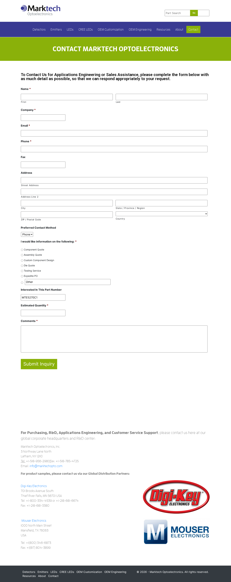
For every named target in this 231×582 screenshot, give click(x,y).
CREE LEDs (85, 29)
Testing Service (32, 270)
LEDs (70, 29)
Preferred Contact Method (38, 227)
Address (26, 172)
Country (120, 218)
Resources (163, 29)
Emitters (56, 29)
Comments (29, 321)
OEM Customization (111, 29)
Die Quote (29, 265)
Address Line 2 (29, 196)
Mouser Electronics (33, 520)
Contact (193, 29)
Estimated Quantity (34, 305)
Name (26, 89)
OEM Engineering (140, 29)
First (23, 102)
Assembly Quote (33, 254)
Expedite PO (31, 275)
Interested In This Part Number (41, 289)
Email (25, 125)
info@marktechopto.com (46, 466)
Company (28, 110)
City (23, 208)
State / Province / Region (130, 208)
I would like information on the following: (49, 241)
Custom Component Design (39, 260)
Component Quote (34, 249)
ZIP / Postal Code (31, 219)
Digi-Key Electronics (34, 486)
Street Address (30, 185)
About (179, 29)
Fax (23, 157)
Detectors (39, 29)
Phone (26, 141)
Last (118, 102)
